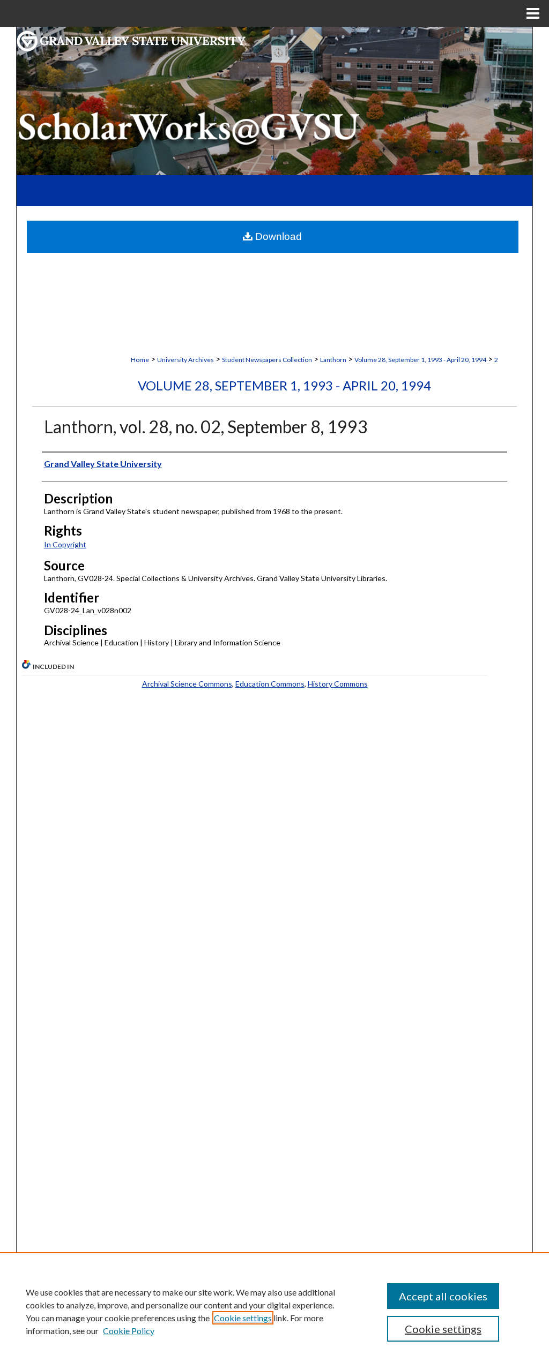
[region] (274, 1311)
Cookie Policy (128, 1331)
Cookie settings (243, 1318)
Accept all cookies (443, 1296)
